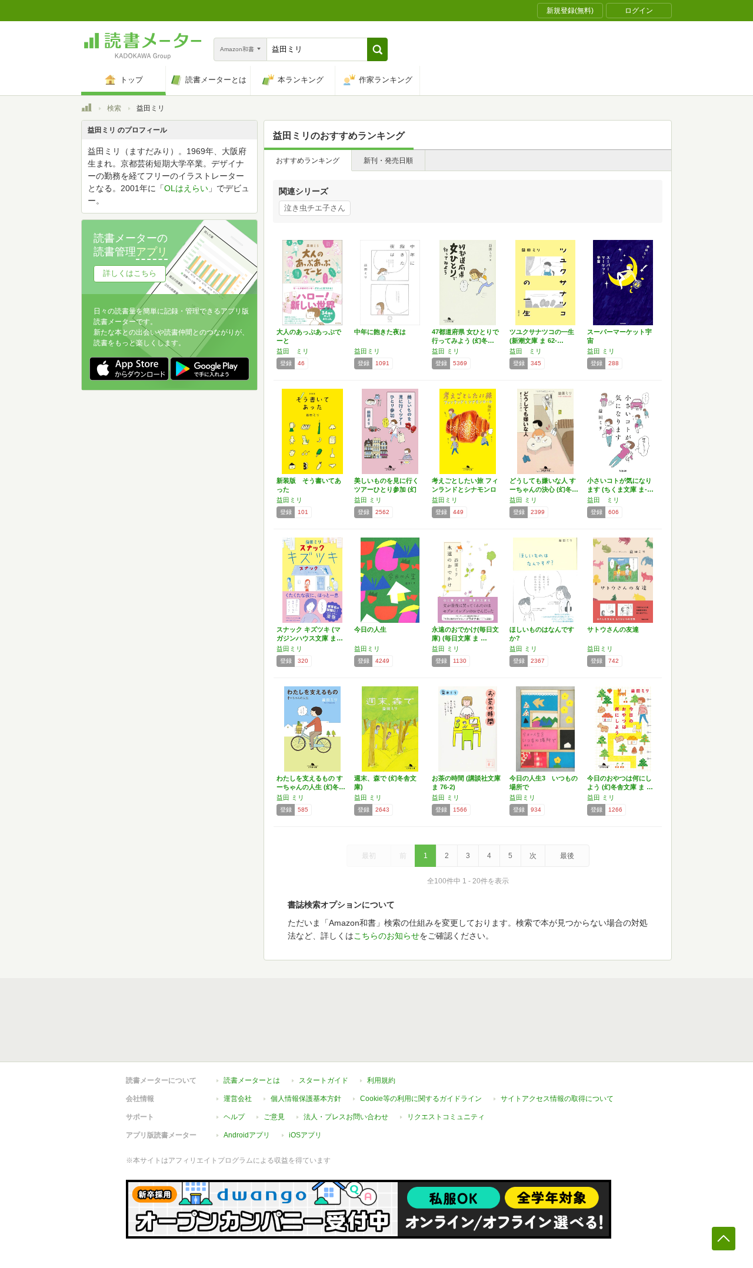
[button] (377, 49)
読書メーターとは (252, 1080)
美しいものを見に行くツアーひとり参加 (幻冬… (386, 489)
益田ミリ (367, 351)
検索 (114, 108)
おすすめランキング (307, 160)
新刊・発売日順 (388, 160)
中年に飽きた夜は (380, 331)
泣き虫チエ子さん (314, 207)
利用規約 (381, 1080)
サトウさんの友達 (613, 629)
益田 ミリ (292, 351)
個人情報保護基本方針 (306, 1098)
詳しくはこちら (129, 273)
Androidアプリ (247, 1135)
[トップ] (86, 109)
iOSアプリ (305, 1135)
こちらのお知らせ (386, 935)
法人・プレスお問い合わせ (346, 1116)
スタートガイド (323, 1080)
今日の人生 (370, 629)
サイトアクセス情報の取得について (557, 1098)
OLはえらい (186, 188)
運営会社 (238, 1098)
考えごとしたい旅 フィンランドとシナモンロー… (465, 489)
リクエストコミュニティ (446, 1116)
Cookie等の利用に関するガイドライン (421, 1098)
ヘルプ (234, 1116)
